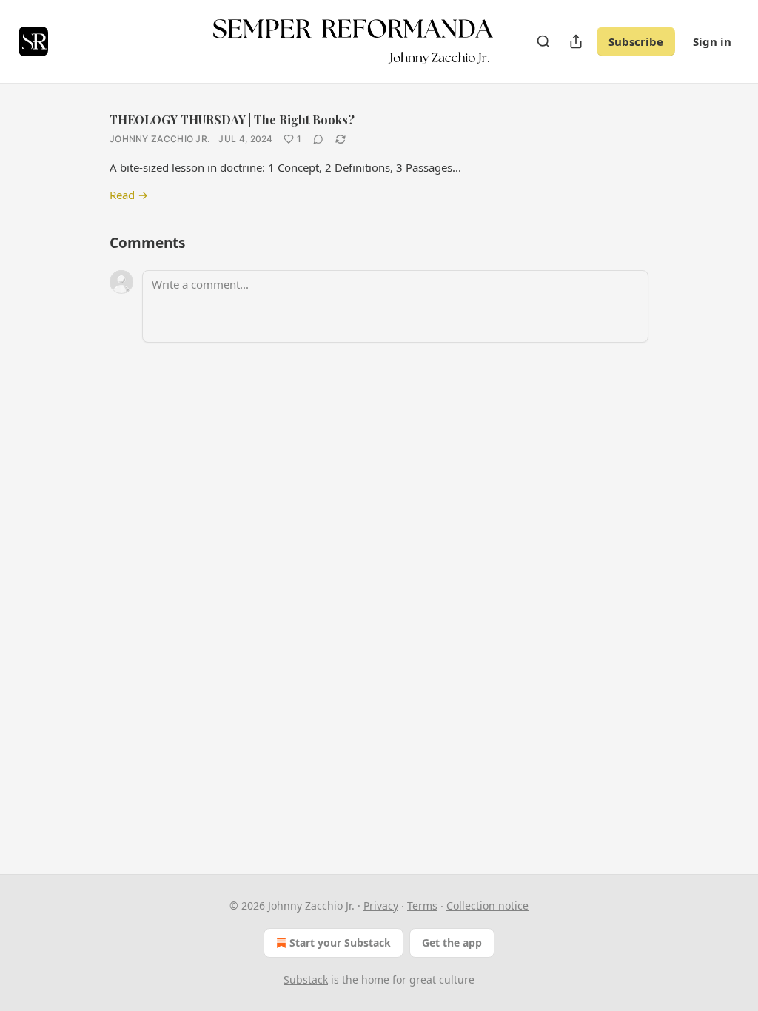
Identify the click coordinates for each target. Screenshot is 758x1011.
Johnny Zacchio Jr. (159, 138)
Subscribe (635, 41)
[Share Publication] (576, 41)
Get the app (452, 943)
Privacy (380, 906)
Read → (129, 194)
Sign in (712, 41)
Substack (306, 980)
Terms (422, 906)
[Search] (543, 41)
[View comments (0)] (318, 139)
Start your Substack (340, 943)
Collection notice (487, 906)
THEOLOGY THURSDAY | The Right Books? (232, 119)
